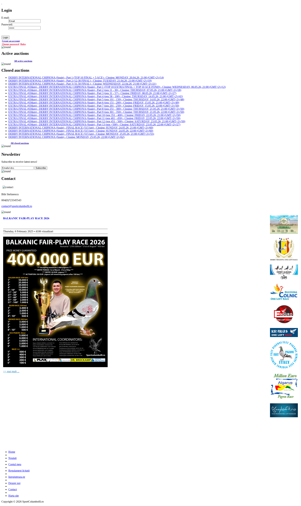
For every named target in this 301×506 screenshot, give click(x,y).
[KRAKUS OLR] (284, 333)
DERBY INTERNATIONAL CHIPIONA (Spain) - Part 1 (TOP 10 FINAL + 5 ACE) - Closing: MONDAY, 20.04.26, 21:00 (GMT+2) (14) (86, 77)
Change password (10, 44)
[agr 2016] (284, 386)
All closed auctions (20, 143)
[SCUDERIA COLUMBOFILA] (284, 224)
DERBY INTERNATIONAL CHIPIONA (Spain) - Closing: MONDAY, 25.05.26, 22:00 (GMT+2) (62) (66, 137)
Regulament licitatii (19, 470)
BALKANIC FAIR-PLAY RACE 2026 (26, 218)
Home (11, 451)
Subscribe (41, 168)
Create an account (11, 41)
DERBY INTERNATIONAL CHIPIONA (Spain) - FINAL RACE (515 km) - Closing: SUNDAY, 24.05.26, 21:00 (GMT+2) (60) (80, 127)
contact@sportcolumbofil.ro (16, 206)
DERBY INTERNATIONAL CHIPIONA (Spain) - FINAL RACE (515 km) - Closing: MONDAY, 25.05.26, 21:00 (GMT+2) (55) (81, 133)
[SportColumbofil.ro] (1, 2)
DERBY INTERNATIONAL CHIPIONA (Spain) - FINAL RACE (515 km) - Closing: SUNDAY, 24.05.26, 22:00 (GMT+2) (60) (80, 130)
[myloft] (284, 410)
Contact (12, 489)
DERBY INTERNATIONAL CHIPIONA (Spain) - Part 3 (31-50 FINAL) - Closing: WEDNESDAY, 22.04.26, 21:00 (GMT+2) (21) (82, 83)
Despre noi (14, 483)
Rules (23, 44)
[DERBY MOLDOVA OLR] (284, 249)
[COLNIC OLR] (284, 292)
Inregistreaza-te (16, 476)
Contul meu (14, 464)
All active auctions (23, 61)
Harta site (13, 495)
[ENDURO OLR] (284, 314)
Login (5, 37)
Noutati (12, 458)
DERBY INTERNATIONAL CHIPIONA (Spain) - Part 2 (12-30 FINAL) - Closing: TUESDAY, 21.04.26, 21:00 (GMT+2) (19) (80, 80)
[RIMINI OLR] (284, 355)
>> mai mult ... (11, 371)
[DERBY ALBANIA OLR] (284, 272)
